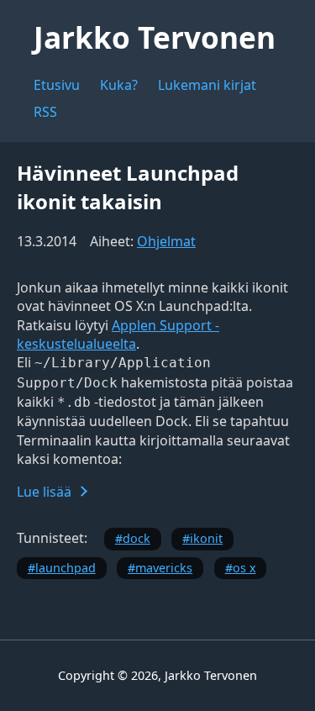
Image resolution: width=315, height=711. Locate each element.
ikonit (206, 538)
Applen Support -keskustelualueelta (118, 334)
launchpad (65, 568)
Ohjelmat (166, 241)
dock (136, 538)
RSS (45, 112)
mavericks (163, 568)
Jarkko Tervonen (155, 37)
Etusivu (57, 85)
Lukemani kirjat (207, 85)
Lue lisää (44, 491)
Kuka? (119, 85)
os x (244, 568)
